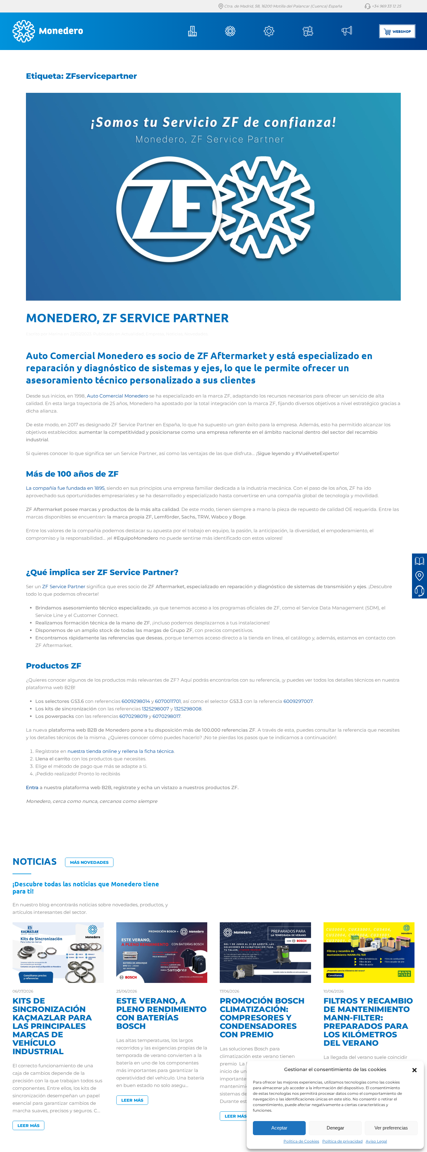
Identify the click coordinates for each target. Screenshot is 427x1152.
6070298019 (133, 716)
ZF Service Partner (63, 586)
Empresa (155, 333)
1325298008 (188, 709)
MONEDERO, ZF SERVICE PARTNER (127, 317)
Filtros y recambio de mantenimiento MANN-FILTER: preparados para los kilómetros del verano (368, 1022)
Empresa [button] (200, 31)
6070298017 (166, 716)
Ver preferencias (391, 1127)
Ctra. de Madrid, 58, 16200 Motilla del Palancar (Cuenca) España (282, 6)
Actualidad (132, 333)
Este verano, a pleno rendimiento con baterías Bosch (161, 1013)
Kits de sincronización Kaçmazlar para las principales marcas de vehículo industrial (52, 1026)
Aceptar (279, 1127)
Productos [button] (238, 31)
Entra (32, 787)
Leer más (28, 1125)
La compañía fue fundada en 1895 (65, 488)
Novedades (196, 333)
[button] (414, 1069)
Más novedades (89, 862)
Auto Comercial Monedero (117, 396)
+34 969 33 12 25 (386, 6)
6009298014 (136, 701)
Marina (55, 333)
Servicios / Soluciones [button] (277, 31)
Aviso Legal (376, 1141)
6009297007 (298, 701)
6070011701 (168, 701)
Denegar (335, 1127)
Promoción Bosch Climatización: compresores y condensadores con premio (262, 1017)
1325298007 (155, 709)
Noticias (355, 31)
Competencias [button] (316, 31)
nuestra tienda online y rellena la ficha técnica (121, 751)
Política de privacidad (342, 1141)
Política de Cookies (301, 1141)
